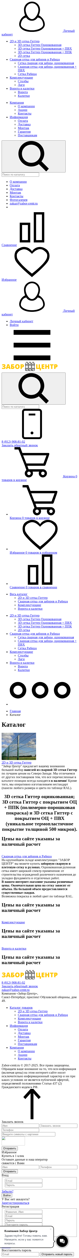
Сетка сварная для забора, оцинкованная (46, 63)
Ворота (23, 92)
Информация (19, 117)
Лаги (21, 85)
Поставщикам (27, 135)
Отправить (9, 1148)
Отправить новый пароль (57, 1254)
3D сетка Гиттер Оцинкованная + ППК (45, 52)
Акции (22, 110)
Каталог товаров (21, 1007)
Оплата (23, 120)
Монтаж (23, 128)
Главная (15, 711)
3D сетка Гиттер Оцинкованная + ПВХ (45, 48)
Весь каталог (19, 594)
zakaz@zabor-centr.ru (24, 203)
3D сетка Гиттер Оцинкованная (39, 45)
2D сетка (24, 55)
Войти (14, 325)
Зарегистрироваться (15, 1203)
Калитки (24, 95)
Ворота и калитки (22, 88)
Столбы (23, 81)
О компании (26, 106)
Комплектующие (21, 77)
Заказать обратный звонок (20, 445)
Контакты (24, 113)
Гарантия (24, 131)
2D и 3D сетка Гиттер (25, 41)
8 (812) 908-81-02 (13, 441)
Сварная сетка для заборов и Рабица (35, 59)
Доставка (24, 124)
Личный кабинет (21, 321)
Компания (17, 102)
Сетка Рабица (27, 74)
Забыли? (7, 1191)
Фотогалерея (18, 199)
